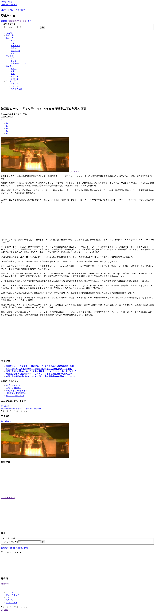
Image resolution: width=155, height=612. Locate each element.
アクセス (14, 84)
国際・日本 (15, 46)
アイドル (14, 76)
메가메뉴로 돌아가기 (18, 21)
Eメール (9, 600)
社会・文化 (15, 51)
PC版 (18, 548)
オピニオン (11, 56)
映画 (13, 74)
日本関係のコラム (18, 63)
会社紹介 (5, 548)
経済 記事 (5, 406)
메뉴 (6, 610)
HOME (9, 33)
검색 (42, 27)
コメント (14, 86)
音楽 (13, 71)
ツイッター (11, 592)
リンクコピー (11, 603)
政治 (13, 40)
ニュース (10, 38)
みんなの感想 (16, 89)
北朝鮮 (13, 48)
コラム (13, 61)
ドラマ (13, 69)
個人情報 (24, 548)
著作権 (12, 548)
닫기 (29, 21)
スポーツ (14, 53)
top (2, 610)
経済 (13, 43)
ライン (9, 597)
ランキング (11, 81)
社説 (13, 58)
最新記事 (10, 35)
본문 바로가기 (7, 2)
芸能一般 (14, 79)
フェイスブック (12, 595)
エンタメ (10, 66)
